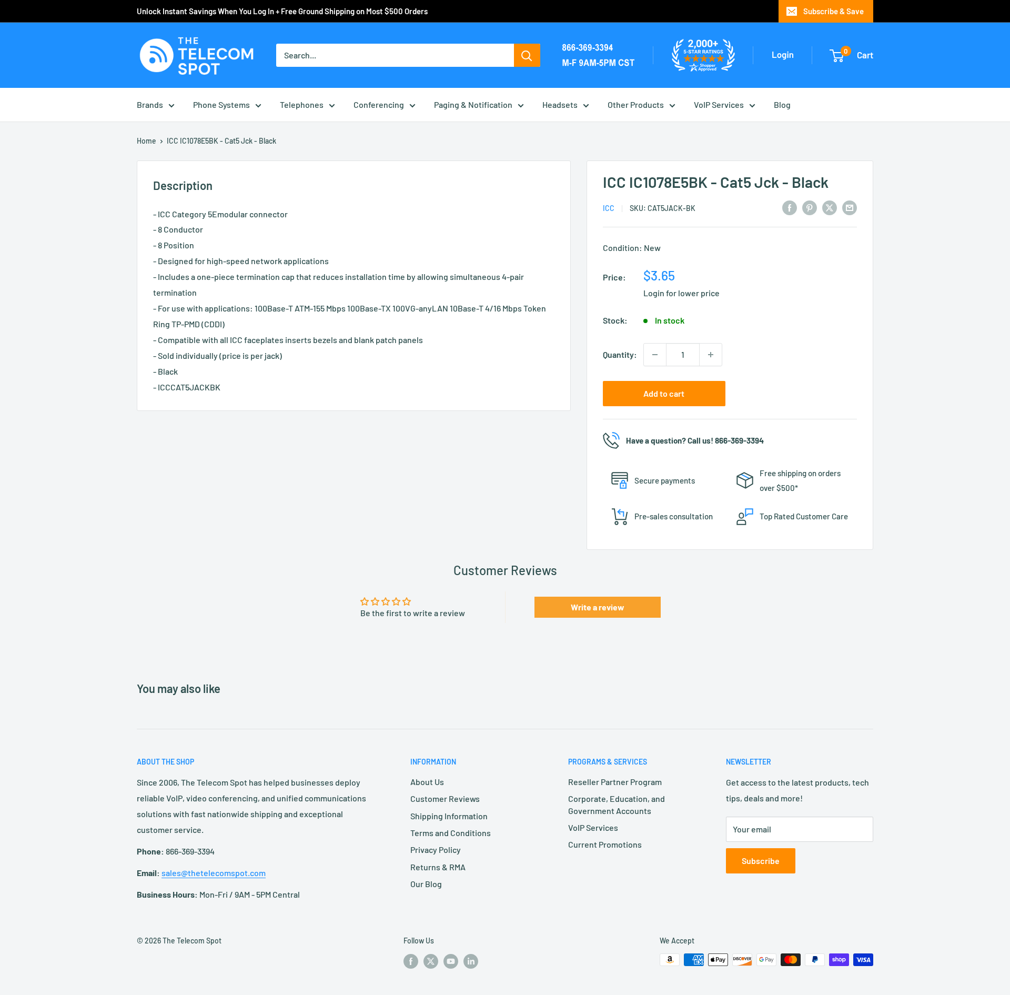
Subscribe (761, 861)
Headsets (560, 104)
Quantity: (620, 354)
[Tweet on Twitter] (829, 207)
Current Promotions (605, 844)
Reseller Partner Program (615, 782)
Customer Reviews (445, 798)
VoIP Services (719, 104)
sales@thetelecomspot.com (213, 873)
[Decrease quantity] (655, 355)
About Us (427, 782)
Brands (150, 104)
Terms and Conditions (450, 833)
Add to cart (663, 393)
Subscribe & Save (833, 11)
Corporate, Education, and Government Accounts (616, 804)
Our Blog (426, 884)
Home (146, 140)
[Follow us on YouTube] (450, 960)
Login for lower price (681, 293)
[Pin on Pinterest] (809, 207)
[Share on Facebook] (789, 207)
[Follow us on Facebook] (410, 960)
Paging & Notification (473, 104)
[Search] (527, 55)
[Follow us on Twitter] (430, 960)
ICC (608, 208)
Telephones (302, 104)
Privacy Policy (435, 850)
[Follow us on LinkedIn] (470, 960)
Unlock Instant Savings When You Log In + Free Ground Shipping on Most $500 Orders (282, 11)
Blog (782, 104)
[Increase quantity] (711, 355)
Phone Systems (221, 104)
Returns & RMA (438, 867)
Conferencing (379, 104)
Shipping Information (449, 816)
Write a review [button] (597, 607)
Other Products (636, 104)
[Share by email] (849, 207)
